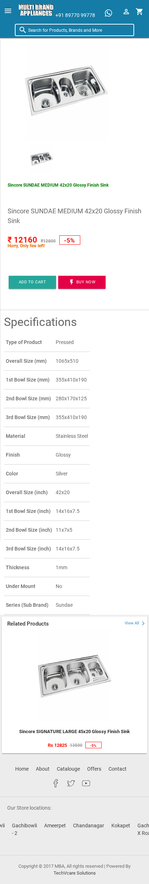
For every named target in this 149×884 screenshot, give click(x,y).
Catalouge (68, 769)
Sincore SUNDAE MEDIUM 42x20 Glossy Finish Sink (58, 185)
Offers (94, 769)
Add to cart (32, 282)
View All (136, 623)
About (43, 769)
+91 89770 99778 (75, 15)
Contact (117, 769)
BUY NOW (81, 282)
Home (22, 769)
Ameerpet (55, 825)
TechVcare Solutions (75, 873)
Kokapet (120, 825)
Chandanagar (88, 825)
